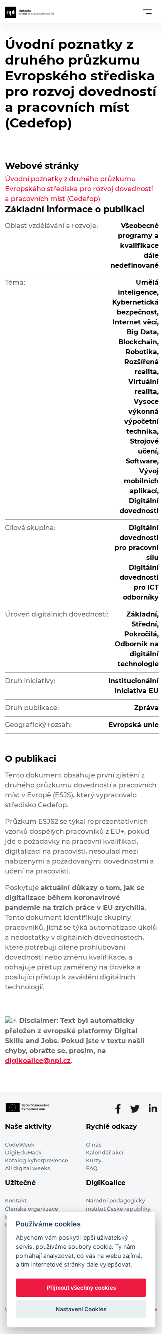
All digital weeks (27, 1168)
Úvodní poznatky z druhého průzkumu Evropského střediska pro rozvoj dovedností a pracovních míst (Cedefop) (79, 189)
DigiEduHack (23, 1152)
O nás (93, 1145)
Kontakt (16, 1200)
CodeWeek (19, 1145)
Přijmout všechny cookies (81, 1287)
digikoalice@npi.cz (38, 1061)
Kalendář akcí (104, 1152)
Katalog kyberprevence (36, 1160)
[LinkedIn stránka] (153, 1109)
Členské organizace (31, 1209)
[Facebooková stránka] (121, 1109)
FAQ (92, 1168)
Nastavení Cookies (81, 1309)
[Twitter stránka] (138, 1109)
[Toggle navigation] (147, 11)
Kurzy (93, 1160)
